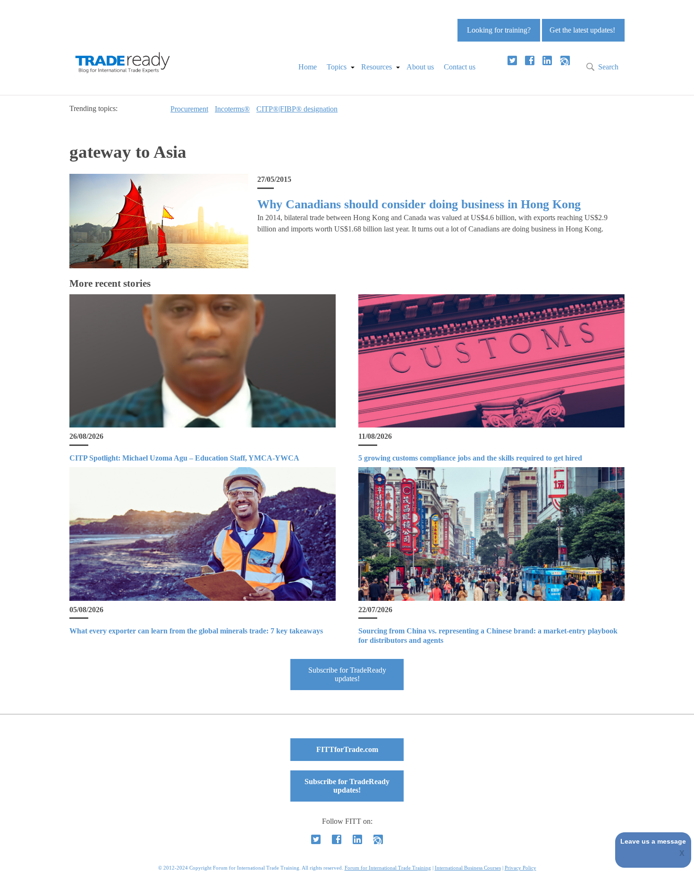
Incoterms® (232, 109)
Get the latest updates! (582, 30)
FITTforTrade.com (347, 749)
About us (420, 67)
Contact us (459, 67)
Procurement (189, 109)
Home (307, 67)
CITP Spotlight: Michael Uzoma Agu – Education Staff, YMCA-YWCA (184, 458)
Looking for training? (499, 30)
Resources (376, 67)
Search (608, 67)
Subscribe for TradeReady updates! (347, 674)
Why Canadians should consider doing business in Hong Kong (419, 204)
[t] (512, 60)
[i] (565, 60)
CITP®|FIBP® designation (297, 109)
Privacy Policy (520, 868)
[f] (529, 60)
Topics (337, 67)
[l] (547, 60)
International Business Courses (468, 868)
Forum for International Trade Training (388, 868)
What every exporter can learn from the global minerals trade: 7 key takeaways (196, 631)
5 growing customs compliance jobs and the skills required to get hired (470, 458)
